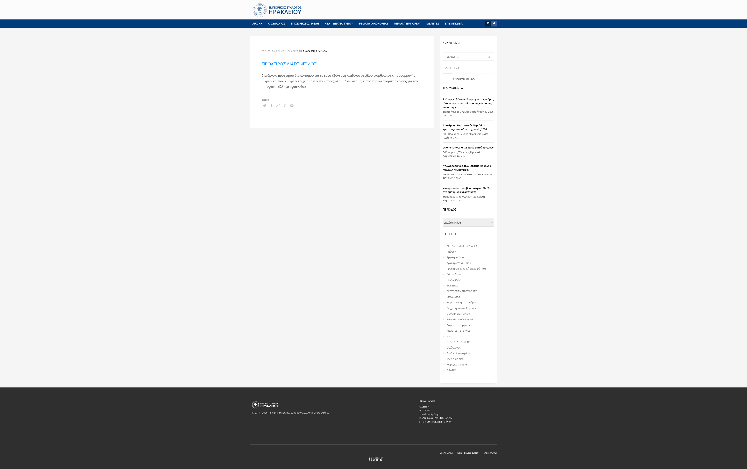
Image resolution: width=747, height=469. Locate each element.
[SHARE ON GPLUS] (278, 105)
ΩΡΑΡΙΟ (451, 370)
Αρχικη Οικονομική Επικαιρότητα (466, 268)
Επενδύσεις (453, 297)
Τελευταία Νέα (455, 359)
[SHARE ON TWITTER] (264, 105)
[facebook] (494, 23)
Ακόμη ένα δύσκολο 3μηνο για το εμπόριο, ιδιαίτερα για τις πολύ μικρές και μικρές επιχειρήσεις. (468, 103)
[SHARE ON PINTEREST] (285, 105)
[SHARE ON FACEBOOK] (271, 105)
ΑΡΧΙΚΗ (257, 23)
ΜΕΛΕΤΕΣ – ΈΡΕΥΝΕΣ (458, 330)
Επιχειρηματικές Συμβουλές (463, 308)
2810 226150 (446, 418)
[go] (489, 57)
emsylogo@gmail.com (439, 421)
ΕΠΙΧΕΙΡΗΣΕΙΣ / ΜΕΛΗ (305, 23)
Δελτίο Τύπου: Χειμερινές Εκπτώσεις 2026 (468, 147)
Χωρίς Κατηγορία (457, 364)
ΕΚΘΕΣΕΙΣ (452, 285)
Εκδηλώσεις (453, 280)
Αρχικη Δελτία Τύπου (459, 263)
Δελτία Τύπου (454, 274)
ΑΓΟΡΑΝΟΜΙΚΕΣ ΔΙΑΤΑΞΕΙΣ (462, 246)
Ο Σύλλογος (453, 347)
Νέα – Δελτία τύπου (468, 452)
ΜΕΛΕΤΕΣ (432, 23)
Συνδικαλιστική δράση (460, 353)
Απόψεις (451, 251)
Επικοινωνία (490, 452)
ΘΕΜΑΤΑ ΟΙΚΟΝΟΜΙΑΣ (373, 23)
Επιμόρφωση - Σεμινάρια (314, 51)
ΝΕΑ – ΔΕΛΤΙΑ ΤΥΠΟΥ (338, 23)
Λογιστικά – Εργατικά (459, 325)
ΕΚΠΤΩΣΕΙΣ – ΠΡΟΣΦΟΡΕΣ (462, 291)
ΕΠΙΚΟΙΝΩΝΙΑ (454, 23)
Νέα (449, 336)
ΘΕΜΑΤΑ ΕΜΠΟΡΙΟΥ (407, 23)
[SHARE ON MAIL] (292, 105)
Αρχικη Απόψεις (456, 257)
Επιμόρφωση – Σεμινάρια (461, 302)
